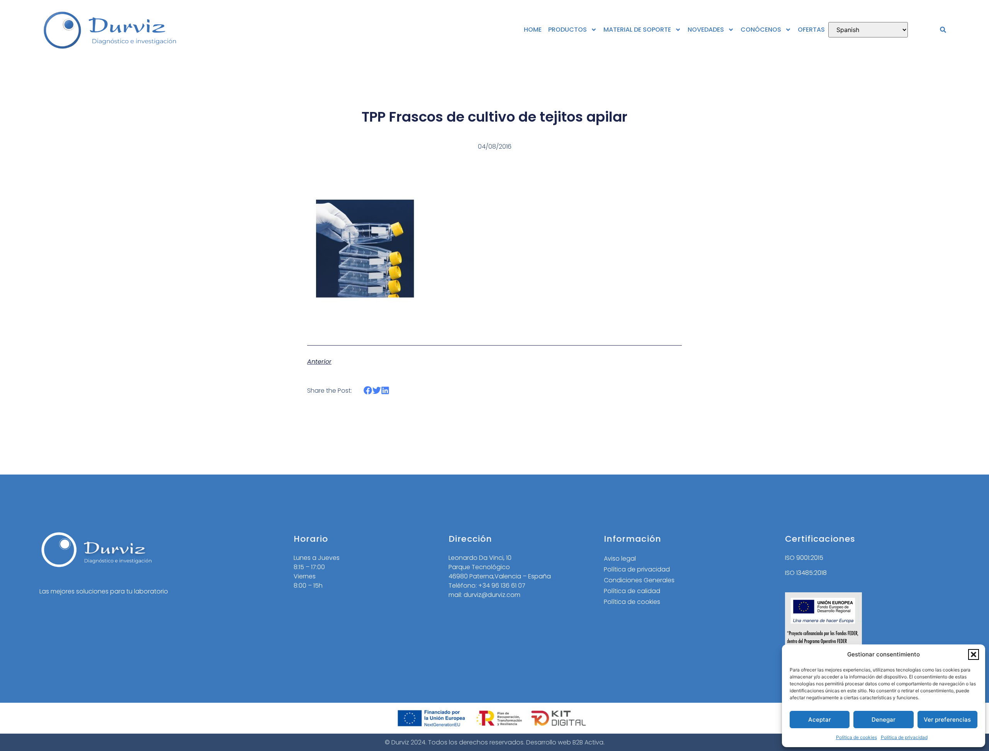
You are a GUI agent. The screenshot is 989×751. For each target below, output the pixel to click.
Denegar (884, 719)
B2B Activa (588, 742)
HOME (533, 29)
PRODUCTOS (567, 29)
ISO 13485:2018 (806, 572)
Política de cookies (856, 737)
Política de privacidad (904, 737)
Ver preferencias (947, 719)
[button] (973, 654)
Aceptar (819, 719)
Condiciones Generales (639, 580)
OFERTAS (811, 29)
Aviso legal (620, 558)
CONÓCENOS (761, 29)
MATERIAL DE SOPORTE (637, 29)
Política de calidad (632, 591)
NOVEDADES (706, 29)
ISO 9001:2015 (804, 557)
